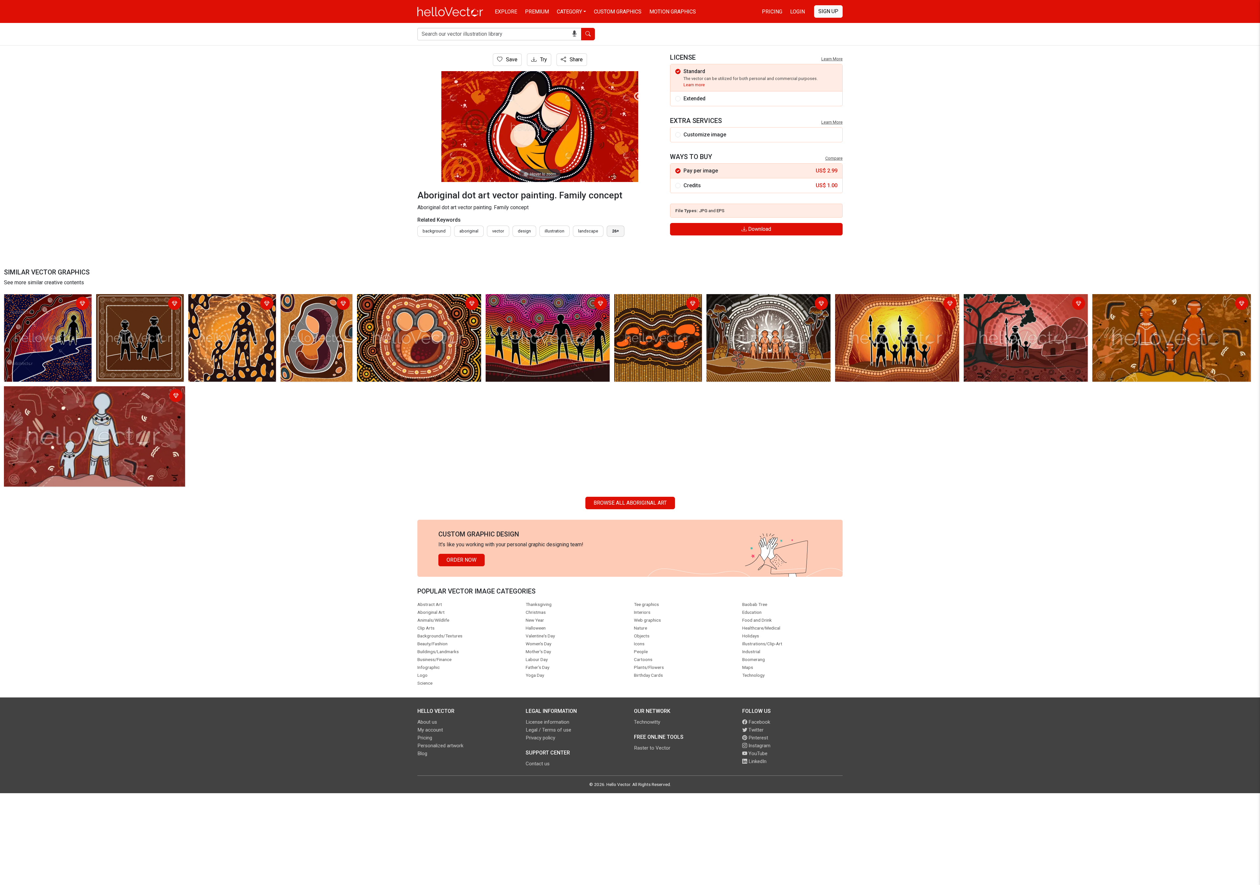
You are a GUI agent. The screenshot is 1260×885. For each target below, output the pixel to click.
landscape (588, 231)
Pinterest (757, 738)
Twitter (755, 730)
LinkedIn (756, 761)
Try (543, 59)
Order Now (461, 560)
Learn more (694, 84)
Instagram (758, 746)
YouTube (757, 753)
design (524, 231)
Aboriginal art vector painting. (39, 300)
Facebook (758, 722)
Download (759, 229)
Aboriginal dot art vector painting (1003, 300)
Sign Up (828, 11)
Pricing (772, 12)
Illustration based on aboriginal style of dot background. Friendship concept (537, 304)
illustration (554, 231)
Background (434, 231)
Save (511, 59)
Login (797, 12)
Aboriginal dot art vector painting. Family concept (415, 300)
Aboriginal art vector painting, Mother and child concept (316, 304)
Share (575, 59)
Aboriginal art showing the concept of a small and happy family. (765, 304)
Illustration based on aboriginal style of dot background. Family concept (652, 308)
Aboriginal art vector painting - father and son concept (225, 304)
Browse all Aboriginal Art (630, 503)
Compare (834, 158)
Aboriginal (468, 231)
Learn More (832, 58)
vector (498, 231)
